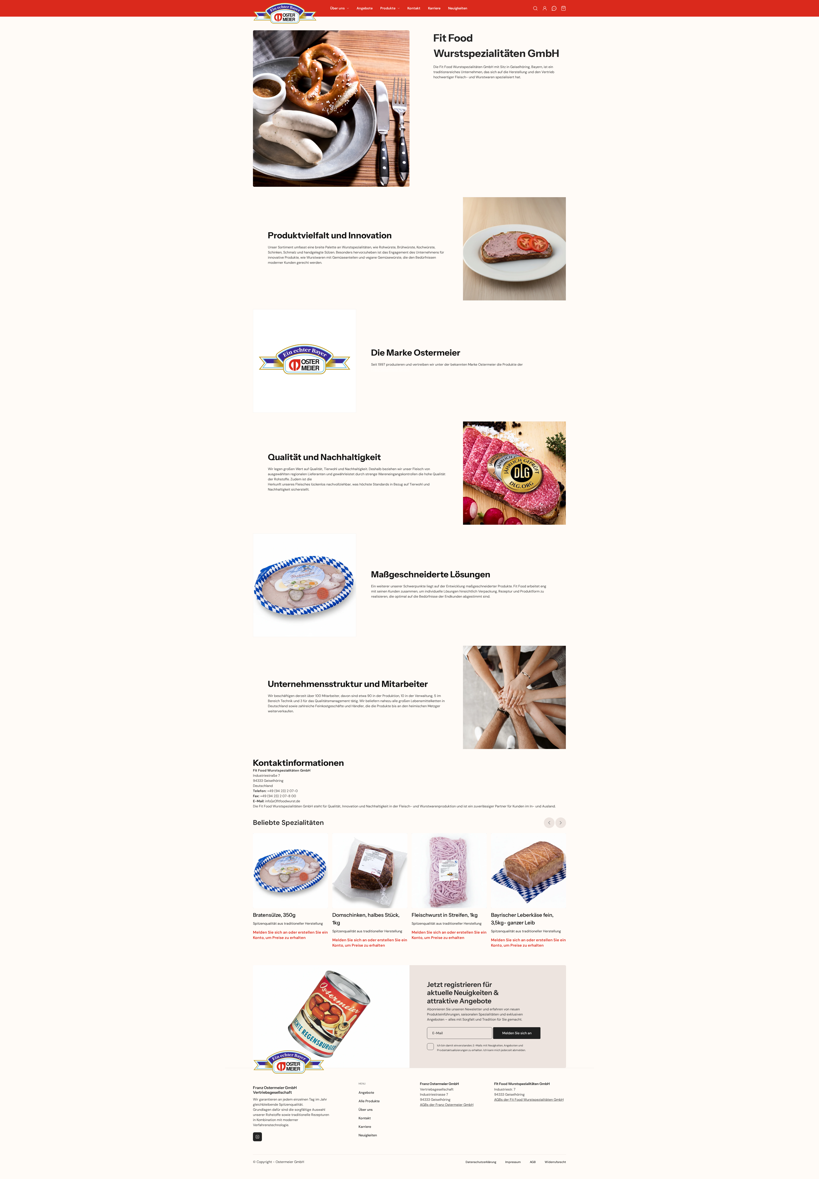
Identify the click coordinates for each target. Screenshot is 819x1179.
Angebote (366, 1092)
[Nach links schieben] (549, 822)
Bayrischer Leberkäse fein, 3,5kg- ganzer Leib (522, 919)
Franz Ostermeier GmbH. (390, 369)
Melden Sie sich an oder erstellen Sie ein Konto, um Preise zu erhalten (290, 935)
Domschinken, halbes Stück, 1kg (365, 919)
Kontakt (365, 1118)
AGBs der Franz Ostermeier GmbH (446, 1104)
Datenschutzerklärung (481, 1162)
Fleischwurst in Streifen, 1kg (445, 915)
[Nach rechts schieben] (560, 822)
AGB (533, 1162)
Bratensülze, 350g (274, 915)
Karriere (365, 1126)
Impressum (513, 1162)
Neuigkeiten (368, 1135)
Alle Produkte (369, 1101)
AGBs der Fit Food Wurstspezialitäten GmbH (529, 1099)
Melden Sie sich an (516, 1033)
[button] (339, 8)
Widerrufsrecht (555, 1162)
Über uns (366, 1109)
